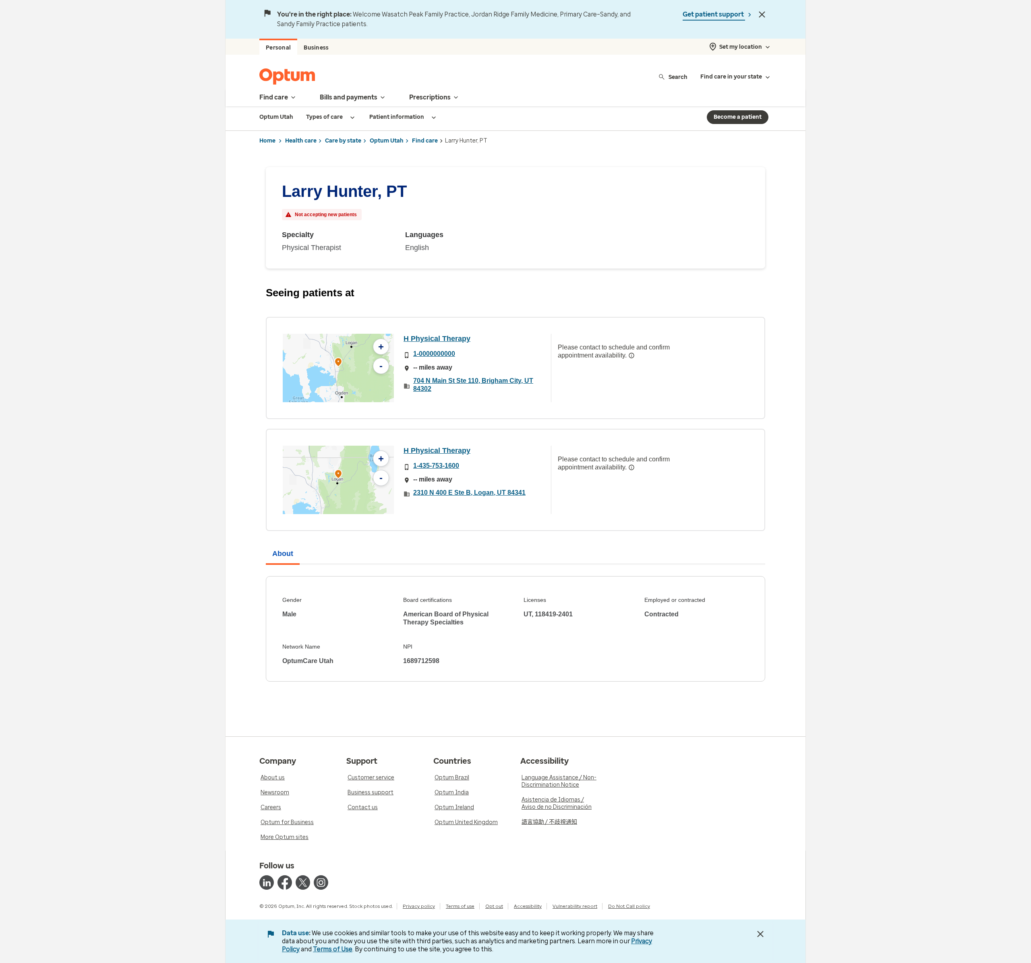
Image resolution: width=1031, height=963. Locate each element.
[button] (338, 363)
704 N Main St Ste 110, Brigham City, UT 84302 (473, 384)
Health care (301, 140)
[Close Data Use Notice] (760, 934)
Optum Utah (387, 140)
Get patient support (714, 14)
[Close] (762, 14)
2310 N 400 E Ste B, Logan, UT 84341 (469, 492)
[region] (338, 368)
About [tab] (282, 554)
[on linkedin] (266, 882)
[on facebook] (284, 882)
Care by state (343, 140)
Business (316, 47)
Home (267, 140)
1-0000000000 (434, 353)
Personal (278, 47)
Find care (425, 140)
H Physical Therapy (437, 339)
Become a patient (738, 117)
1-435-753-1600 (436, 465)
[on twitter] (303, 882)
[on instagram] (321, 882)
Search (678, 77)
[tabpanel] (515, 629)
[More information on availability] (631, 355)
